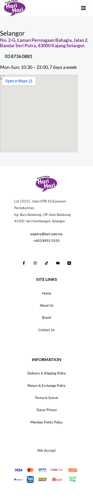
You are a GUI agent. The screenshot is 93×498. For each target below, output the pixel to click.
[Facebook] (24, 263)
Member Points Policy (46, 422)
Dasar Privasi (47, 410)
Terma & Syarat (46, 398)
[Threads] (69, 263)
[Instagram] (35, 263)
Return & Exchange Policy (47, 385)
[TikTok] (46, 263)
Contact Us (46, 330)
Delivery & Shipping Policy (46, 373)
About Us (46, 305)
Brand (46, 317)
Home (46, 293)
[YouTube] (58, 263)
